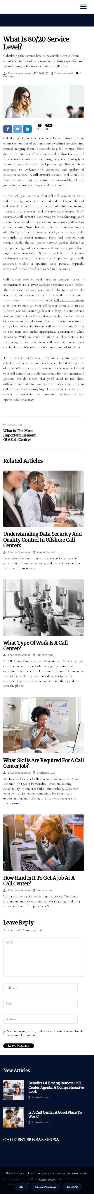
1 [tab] (44, 112)
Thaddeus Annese (19, 73)
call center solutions (69, 300)
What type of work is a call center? (35, 646)
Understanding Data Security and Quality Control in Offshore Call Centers (42, 540)
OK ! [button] (21, 1187)
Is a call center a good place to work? (55, 1114)
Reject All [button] (72, 1187)
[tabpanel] (43, 101)
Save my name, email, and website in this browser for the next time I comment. (45, 1033)
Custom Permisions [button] (45, 1187)
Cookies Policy (46, 1179)
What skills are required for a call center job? (43, 763)
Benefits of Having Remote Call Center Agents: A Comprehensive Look (56, 1087)
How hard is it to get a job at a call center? (39, 881)
